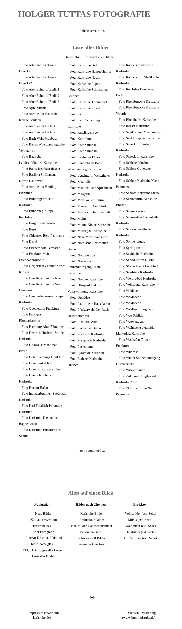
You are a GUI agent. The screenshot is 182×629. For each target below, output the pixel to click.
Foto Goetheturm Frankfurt (40, 308)
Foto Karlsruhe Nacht (85, 77)
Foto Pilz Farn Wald (84, 322)
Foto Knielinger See (84, 132)
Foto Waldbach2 (130, 297)
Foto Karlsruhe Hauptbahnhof (90, 71)
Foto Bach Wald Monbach (40, 138)
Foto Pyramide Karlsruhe (87, 353)
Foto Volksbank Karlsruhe (137, 284)
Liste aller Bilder (43, 556)
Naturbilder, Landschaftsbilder (91, 526)
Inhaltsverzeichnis (92, 31)
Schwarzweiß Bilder (91, 538)
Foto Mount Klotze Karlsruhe (90, 225)
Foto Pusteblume (81, 346)
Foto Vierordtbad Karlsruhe (137, 278)
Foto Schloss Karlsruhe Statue (139, 193)
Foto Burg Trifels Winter (38, 223)
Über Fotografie (43, 532)
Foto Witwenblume (132, 370)
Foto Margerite (80, 194)
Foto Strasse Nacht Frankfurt (138, 266)
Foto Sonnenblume (132, 241)
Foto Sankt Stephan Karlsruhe (139, 138)
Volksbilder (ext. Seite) (140, 513)
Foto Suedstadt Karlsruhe (136, 272)
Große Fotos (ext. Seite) (140, 538)
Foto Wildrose (128, 352)
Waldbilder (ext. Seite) (140, 526)
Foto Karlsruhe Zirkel (85, 108)
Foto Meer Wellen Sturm (87, 200)
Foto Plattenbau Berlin (85, 328)
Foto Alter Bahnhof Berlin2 (40, 95)
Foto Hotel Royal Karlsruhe (41, 369)
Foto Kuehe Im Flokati (85, 157)
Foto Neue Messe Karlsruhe (89, 237)
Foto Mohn (78, 218)
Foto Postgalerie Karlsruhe (88, 340)
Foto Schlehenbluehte (133, 162)
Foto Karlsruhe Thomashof (88, 102)
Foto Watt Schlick (131, 315)
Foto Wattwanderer (131, 321)
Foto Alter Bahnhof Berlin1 (40, 89)
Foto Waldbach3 (130, 303)
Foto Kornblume (81, 138)
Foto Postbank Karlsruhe (87, 334)
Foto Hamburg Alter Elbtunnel (43, 326)
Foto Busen (30, 229)
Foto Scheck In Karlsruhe (136, 156)
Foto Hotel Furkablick (37, 363)
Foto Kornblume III (83, 151)
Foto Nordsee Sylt (82, 255)
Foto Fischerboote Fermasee (41, 248)
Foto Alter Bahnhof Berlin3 (40, 101)
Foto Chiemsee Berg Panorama (43, 235)
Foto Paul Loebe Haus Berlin (90, 304)
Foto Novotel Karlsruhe (86, 279)
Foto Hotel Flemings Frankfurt (43, 357)
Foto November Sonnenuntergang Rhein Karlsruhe (84, 267)
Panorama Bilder (91, 532)
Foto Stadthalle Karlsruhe (136, 254)
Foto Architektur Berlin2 (38, 132)
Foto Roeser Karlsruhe (134, 126)
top (92, 597)
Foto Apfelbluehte (34, 108)
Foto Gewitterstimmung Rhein (42, 278)
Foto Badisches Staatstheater (41, 169)
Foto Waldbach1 (130, 291)
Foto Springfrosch (131, 248)
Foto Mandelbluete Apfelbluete (91, 188)
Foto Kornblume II (83, 145)
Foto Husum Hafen (35, 387)
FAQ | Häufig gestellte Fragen (43, 550)
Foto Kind (77, 114)
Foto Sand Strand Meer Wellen (140, 132)
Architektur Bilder (91, 520)
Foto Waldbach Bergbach (136, 309)
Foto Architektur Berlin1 (38, 126)
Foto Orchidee (80, 297)
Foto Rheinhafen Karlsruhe (137, 119)
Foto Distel (29, 241)
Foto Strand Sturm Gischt (136, 260)
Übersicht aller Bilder (98, 57)
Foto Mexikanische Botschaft (90, 212)
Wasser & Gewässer (91, 544)
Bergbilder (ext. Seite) (141, 532)
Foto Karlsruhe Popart (85, 84)
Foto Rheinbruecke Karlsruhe (139, 101)
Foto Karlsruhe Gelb (84, 65)
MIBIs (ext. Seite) (140, 520)
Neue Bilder (43, 513)
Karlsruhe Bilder (91, 513)
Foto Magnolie (80, 181)
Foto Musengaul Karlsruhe (88, 231)
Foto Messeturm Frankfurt (88, 206)
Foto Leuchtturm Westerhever (90, 175)
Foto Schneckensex (132, 211)
